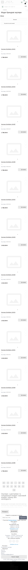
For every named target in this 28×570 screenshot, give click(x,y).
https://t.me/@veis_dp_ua (13, 541)
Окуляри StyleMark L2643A (8, 199)
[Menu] (2, 2)
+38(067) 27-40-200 (14, 525)
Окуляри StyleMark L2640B (8, 387)
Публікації (3, 551)
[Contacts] (22, 2)
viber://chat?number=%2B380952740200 (17, 541)
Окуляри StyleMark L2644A (8, 86)
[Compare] (26, 34)
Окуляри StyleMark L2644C (8, 49)
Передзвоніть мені (14, 528)
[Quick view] (26, 28)
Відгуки (2, 553)
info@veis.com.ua (14, 544)
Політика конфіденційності (7, 554)
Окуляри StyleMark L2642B (8, 274)
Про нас (3, 550)
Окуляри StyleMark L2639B (8, 462)
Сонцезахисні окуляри (6, 547)
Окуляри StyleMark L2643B (8, 162)
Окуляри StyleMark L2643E (8, 124)
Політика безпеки (12, 520)
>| (14, 490)
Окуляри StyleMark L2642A (8, 312)
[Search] (2, 6)
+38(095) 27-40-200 (14, 527)
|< (3, 482)
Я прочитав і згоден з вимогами (14, 520)
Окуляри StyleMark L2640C (8, 350)
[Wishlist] (26, 31)
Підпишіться (23, 517)
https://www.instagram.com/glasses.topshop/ (10, 541)
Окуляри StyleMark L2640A (8, 425)
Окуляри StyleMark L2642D (8, 237)
